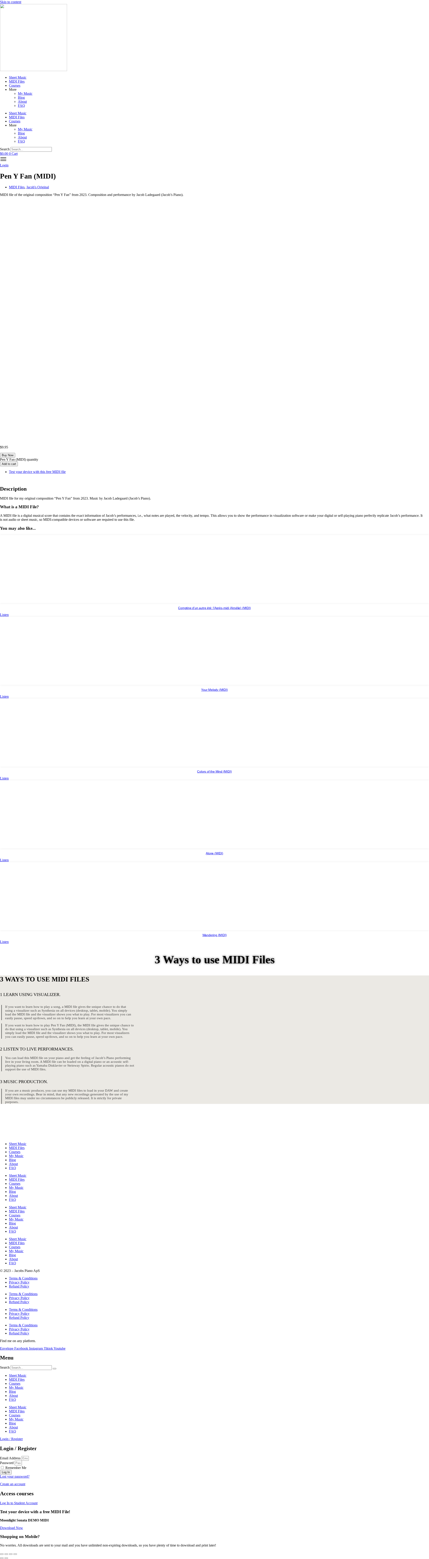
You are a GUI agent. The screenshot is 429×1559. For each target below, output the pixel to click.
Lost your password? (14, 1476)
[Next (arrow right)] (6, 1558)
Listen (4, 615)
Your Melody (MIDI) (214, 689)
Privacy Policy (19, 1282)
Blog (21, 97)
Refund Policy (19, 1286)
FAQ (21, 105)
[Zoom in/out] (2, 1554)
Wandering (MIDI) (214, 935)
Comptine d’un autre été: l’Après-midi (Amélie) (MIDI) (214, 608)
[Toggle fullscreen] (6, 1554)
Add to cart (9, 464)
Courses (14, 85)
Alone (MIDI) (214, 853)
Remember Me (15, 1468)
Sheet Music (17, 77)
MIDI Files (17, 81)
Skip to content (10, 2)
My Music (25, 93)
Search (5, 149)
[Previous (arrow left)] (2, 1558)
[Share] (11, 1554)
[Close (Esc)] (15, 1554)
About (22, 101)
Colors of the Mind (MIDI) (214, 771)
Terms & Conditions (23, 1278)
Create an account (12, 1484)
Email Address (10, 1458)
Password (7, 1463)
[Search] (54, 1368)
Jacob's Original (37, 187)
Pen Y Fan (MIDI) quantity (19, 459)
